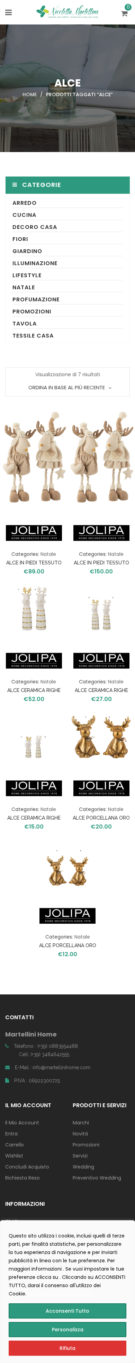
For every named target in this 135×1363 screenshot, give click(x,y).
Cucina (24, 215)
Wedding (83, 1166)
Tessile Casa (33, 336)
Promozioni (31, 311)
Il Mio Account (22, 1122)
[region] (67, 1291)
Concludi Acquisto (27, 1166)
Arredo (24, 203)
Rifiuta (67, 1348)
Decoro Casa (34, 227)
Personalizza (67, 1329)
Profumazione (36, 299)
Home (29, 94)
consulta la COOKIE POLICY (60, 1293)
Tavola (24, 324)
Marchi (81, 1122)
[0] (125, 14)
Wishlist (14, 1155)
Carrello (14, 1144)
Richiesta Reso (22, 1177)
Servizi (80, 1155)
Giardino (27, 251)
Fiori (20, 239)
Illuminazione (34, 263)
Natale (23, 287)
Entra (11, 1133)
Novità (80, 1133)
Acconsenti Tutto (67, 1310)
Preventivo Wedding (97, 1177)
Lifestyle (27, 275)
